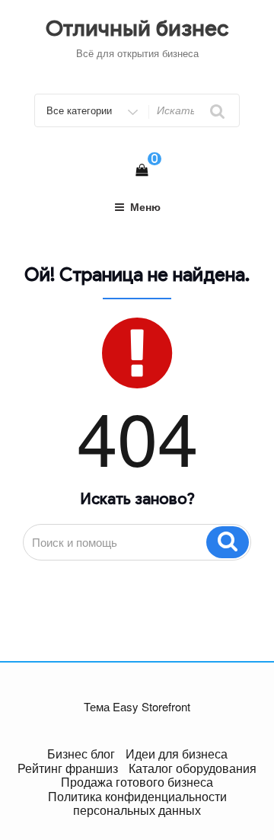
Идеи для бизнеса (177, 753)
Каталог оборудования (192, 768)
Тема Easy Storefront (137, 706)
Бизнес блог (81, 753)
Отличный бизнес (137, 28)
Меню (145, 206)
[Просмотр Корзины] (141, 169)
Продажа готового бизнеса (137, 781)
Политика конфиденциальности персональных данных (137, 803)
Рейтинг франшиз (68, 768)
